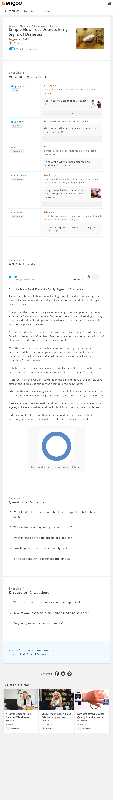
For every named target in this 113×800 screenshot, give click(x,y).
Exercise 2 (16, 260)
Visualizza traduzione (28, 49)
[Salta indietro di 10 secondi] (89, 277)
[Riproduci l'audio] (24, 86)
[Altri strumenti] (103, 277)
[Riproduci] (10, 277)
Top (25, 11)
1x (95, 277)
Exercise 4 (16, 588)
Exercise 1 (16, 73)
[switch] (12, 48)
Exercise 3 (16, 498)
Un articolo (16, 654)
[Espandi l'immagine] (90, 38)
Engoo (12, 26)
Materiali (47, 11)
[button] (72, 113)
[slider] (15, 277)
